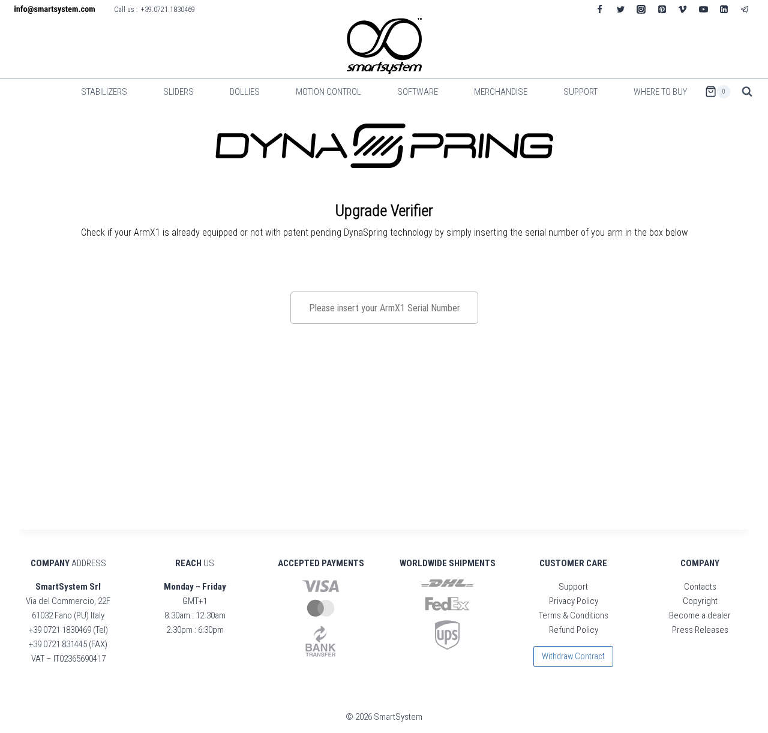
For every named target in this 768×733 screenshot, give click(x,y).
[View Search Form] (747, 92)
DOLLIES (245, 91)
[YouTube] (703, 9)
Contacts (700, 586)
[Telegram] (745, 9)
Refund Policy (573, 629)
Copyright (700, 601)
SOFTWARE (417, 91)
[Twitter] (620, 9)
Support (573, 586)
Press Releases (700, 629)
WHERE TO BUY (660, 91)
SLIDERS (178, 91)
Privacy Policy (573, 601)
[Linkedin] (724, 9)
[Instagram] (641, 9)
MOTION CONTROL (328, 91)
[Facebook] (600, 9)
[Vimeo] (683, 9)
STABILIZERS (104, 91)
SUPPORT (580, 91)
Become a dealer (700, 615)
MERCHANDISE (500, 91)
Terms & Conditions (573, 615)
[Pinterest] (662, 9)
